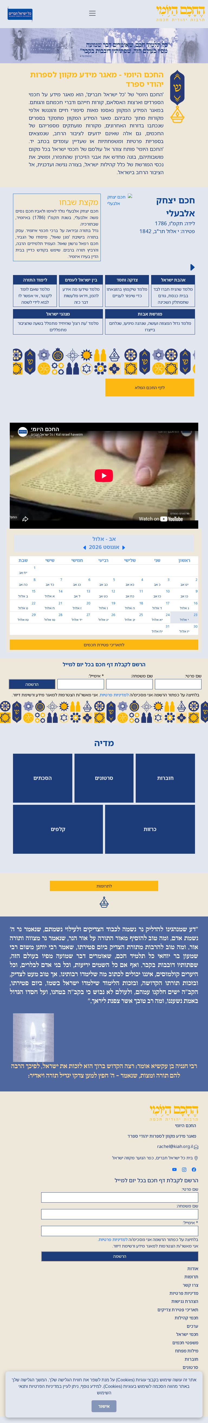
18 (134, 605)
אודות (192, 1269)
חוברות (191, 1359)
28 (53, 617)
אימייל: (96, 676)
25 (134, 617)
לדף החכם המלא (150, 388)
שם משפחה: (142, 676)
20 (81, 605)
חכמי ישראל (187, 1334)
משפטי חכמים (185, 1343)
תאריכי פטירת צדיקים (177, 1310)
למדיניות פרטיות (114, 695)
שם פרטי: (193, 676)
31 (161, 629)
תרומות (191, 1277)
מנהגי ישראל (58, 314)
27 (81, 617)
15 (26, 593)
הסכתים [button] (42, 778)
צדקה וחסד (127, 280)
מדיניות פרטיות (184, 1293)
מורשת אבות (150, 314)
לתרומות (104, 886)
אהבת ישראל (173, 280)
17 (161, 605)
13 (82, 593)
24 (161, 617)
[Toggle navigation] (92, 13)
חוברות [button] (165, 778)
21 (53, 605)
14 (53, 593)
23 (188, 617)
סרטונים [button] (104, 778)
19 (107, 605)
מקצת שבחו (78, 202)
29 (26, 617)
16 (188, 605)
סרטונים (190, 1367)
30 (188, 629)
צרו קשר (190, 1285)
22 (26, 605)
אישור (104, 1406)
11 (134, 593)
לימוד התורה (35, 280)
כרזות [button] (150, 829)
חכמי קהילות (186, 1318)
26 (106, 617)
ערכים (192, 1326)
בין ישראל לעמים (81, 280)
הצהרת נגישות (184, 1301)
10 (161, 593)
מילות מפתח (186, 1351)
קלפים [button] (58, 829)
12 (107, 593)
